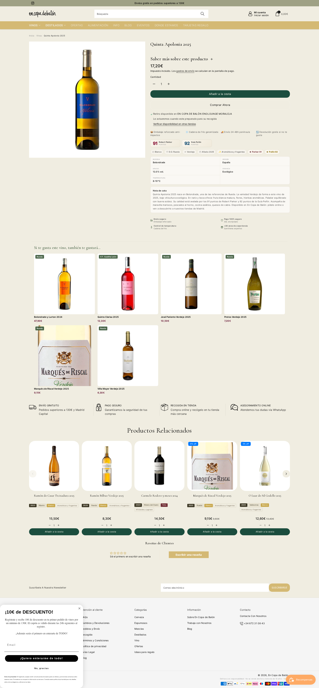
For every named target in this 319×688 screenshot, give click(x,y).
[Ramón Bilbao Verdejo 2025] (107, 466)
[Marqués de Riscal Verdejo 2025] (212, 466)
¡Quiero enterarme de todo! (41, 658)
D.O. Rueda (174, 152)
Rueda (94, 505)
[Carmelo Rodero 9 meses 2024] (159, 466)
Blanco (158, 152)
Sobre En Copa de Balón (201, 617)
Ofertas (138, 646)
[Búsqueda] (202, 14)
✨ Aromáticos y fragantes (231, 152)
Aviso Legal (88, 652)
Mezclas (139, 628)
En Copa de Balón (278, 675)
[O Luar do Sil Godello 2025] (265, 466)
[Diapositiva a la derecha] (286, 473)
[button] (281, 13)
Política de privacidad (94, 646)
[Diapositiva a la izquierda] (32, 473)
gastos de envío (185, 70)
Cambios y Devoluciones (95, 623)
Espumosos (140, 623)
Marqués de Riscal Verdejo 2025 (212, 495)
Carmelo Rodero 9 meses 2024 (159, 495)
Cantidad (155, 76)
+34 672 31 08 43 (254, 623)
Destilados (140, 634)
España (226, 162)
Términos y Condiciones (95, 640)
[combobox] (151, 14)
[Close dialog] (79, 608)
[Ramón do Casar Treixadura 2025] (54, 466)
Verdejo (191, 152)
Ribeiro (42, 505)
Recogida (87, 634)
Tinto (164, 505)
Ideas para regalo (144, 652)
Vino (136, 640)
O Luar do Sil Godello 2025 (265, 495)
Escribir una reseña (189, 554)
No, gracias (41, 668)
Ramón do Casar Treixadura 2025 (54, 495)
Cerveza (139, 617)
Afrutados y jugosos (144, 510)
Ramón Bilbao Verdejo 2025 (107, 495)
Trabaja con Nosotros (199, 623)
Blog (84, 657)
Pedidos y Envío (91, 628)
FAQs (85, 617)
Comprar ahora (220, 105)
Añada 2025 (208, 152)
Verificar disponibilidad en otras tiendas (174, 123)
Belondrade (159, 162)
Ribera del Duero (151, 505)
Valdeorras (254, 505)
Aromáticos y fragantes (67, 506)
